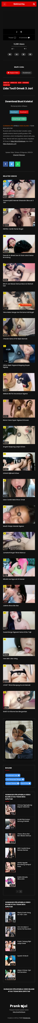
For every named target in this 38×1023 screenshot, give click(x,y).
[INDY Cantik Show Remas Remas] (10, 853)
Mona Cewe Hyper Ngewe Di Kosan (16, 420)
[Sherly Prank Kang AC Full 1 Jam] (10, 917)
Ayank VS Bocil (22, 956)
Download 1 (14, 112)
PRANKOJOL (26, 1018)
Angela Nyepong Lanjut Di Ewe (14, 447)
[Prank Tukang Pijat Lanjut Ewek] (10, 946)
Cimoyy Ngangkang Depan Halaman (24, 806)
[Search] (33, 4)
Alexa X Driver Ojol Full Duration (24, 971)
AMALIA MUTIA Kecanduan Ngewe (15, 394)
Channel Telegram (19, 155)
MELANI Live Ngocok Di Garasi (13, 579)
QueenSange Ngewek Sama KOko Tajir (17, 632)
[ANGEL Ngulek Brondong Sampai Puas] (10, 867)
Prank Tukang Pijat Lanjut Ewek (24, 942)
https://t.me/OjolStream (19, 1012)
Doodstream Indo (11, 775)
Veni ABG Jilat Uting (10, 659)
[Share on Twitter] (11, 164)
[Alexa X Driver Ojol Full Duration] (10, 975)
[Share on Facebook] (5, 164)
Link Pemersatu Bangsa (13, 779)
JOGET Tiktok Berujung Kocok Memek (16, 685)
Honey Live (6, 82)
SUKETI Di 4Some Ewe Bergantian (15, 712)
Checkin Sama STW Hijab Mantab (15, 339)
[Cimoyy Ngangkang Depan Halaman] (10, 809)
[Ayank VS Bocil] (10, 960)
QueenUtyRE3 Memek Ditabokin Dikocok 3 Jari (18, 201)
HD (4, 181)
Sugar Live (7, 85)
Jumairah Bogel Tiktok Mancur (14, 553)
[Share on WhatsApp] (17, 164)
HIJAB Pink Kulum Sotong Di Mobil (23, 820)
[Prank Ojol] (19, 4)
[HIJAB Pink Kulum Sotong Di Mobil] (10, 824)
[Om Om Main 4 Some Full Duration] (10, 931)
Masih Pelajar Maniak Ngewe (13, 526)
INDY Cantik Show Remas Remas (23, 849)
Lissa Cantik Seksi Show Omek (14, 500)
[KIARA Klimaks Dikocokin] (10, 882)
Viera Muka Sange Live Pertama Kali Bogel (18, 312)
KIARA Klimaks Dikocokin (22, 878)
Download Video (19, 119)
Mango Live (14, 82)
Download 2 (24, 112)
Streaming (26, 82)
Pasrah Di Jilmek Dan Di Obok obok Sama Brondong (18, 256)
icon (19, 188)
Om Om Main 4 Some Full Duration (24, 928)
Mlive (19, 82)
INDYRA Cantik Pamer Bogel (13, 229)
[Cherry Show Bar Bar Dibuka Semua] (10, 838)
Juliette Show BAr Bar (11, 606)
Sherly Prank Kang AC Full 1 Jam (24, 914)
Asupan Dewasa (11, 783)
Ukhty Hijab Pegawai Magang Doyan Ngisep (16, 366)
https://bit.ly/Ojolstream (18, 141)
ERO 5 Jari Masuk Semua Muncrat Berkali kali (18, 285)
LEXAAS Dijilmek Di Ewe (11, 473)
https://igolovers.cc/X (9, 144)
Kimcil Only (24, 783)
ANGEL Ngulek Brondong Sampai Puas (24, 865)
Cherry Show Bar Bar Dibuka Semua (24, 835)
